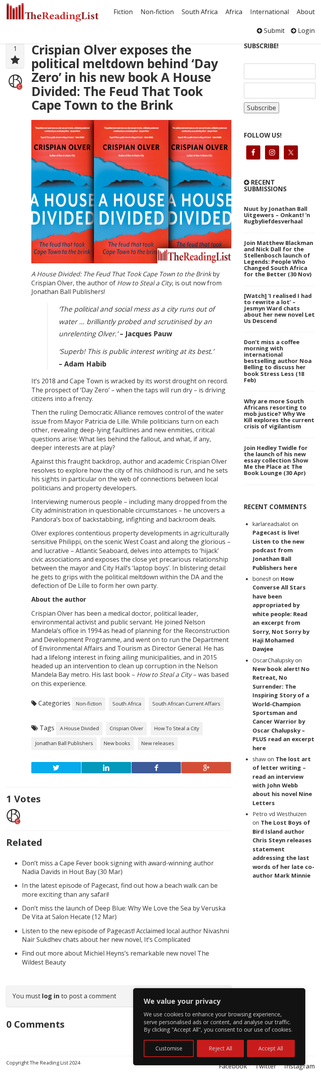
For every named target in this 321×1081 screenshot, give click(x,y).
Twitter (265, 1066)
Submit (273, 30)
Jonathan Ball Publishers (64, 743)
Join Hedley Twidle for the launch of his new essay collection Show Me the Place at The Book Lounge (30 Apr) (276, 460)
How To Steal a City (176, 728)
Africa (233, 11)
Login (305, 30)
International (269, 11)
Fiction (123, 11)
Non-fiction (157, 11)
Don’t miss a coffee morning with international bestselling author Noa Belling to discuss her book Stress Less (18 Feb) (278, 360)
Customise (168, 1048)
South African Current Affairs (186, 703)
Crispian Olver (126, 728)
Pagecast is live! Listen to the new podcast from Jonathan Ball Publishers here (278, 549)
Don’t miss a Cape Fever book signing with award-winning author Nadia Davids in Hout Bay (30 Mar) (118, 867)
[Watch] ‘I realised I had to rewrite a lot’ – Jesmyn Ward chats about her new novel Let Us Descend (279, 308)
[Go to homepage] (52, 12)
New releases (157, 743)
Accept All (270, 1048)
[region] (219, 1026)
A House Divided (79, 728)
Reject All (220, 1048)
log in (51, 996)
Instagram (299, 1066)
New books (117, 743)
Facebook (233, 1066)
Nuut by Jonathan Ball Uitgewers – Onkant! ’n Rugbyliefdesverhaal (277, 215)
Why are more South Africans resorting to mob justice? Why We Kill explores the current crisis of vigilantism (279, 413)
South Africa (200, 11)
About (306, 11)
